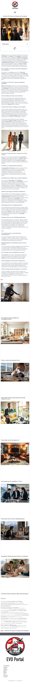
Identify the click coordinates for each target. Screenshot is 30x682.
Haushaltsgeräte (19, 613)
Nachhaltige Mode (13, 618)
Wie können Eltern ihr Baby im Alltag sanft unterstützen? (14, 593)
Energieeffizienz (6, 606)
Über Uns (5, 675)
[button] (15, 12)
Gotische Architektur (11, 613)
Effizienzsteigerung (12, 604)
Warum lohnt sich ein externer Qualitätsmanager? (13, 518)
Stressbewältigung (8, 625)
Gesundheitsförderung (13, 612)
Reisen (5, 672)
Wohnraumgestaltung (23, 626)
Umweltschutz (3, 626)
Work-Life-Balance (5, 628)
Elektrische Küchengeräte (22, 604)
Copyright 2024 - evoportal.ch (15, 680)
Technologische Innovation (21, 625)
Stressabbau (19, 623)
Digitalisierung (4, 604)
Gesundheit (5, 612)
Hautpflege (25, 613)
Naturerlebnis (3, 619)
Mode (2, 630)
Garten (5, 668)
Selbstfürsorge (10, 621)
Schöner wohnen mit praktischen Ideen (10, 360)
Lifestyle (5, 669)
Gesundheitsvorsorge (21, 612)
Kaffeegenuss (12, 615)
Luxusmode (11, 616)
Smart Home (3, 623)
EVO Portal (6, 665)
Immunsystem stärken (5, 615)
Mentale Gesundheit (18, 616)
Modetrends (5, 618)
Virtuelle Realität (15, 626)
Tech (4, 673)
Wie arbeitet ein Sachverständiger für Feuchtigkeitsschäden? (10, 318)
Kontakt (5, 676)
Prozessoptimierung (18, 619)
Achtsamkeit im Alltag (14, 601)
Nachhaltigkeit (22, 618)
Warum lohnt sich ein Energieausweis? (10, 440)
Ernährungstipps (22, 608)
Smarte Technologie (21, 621)
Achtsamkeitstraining (6, 603)
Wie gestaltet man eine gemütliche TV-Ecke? (11, 481)
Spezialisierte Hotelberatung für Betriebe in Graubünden (14, 556)
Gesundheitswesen (4, 613)
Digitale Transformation (18, 603)
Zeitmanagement (13, 628)
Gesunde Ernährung (17, 610)
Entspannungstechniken (10, 608)
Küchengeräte (18, 615)
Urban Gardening (9, 626)
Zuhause (5, 667)
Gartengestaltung (5, 610)
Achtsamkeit (4, 601)
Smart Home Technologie (10, 623)
